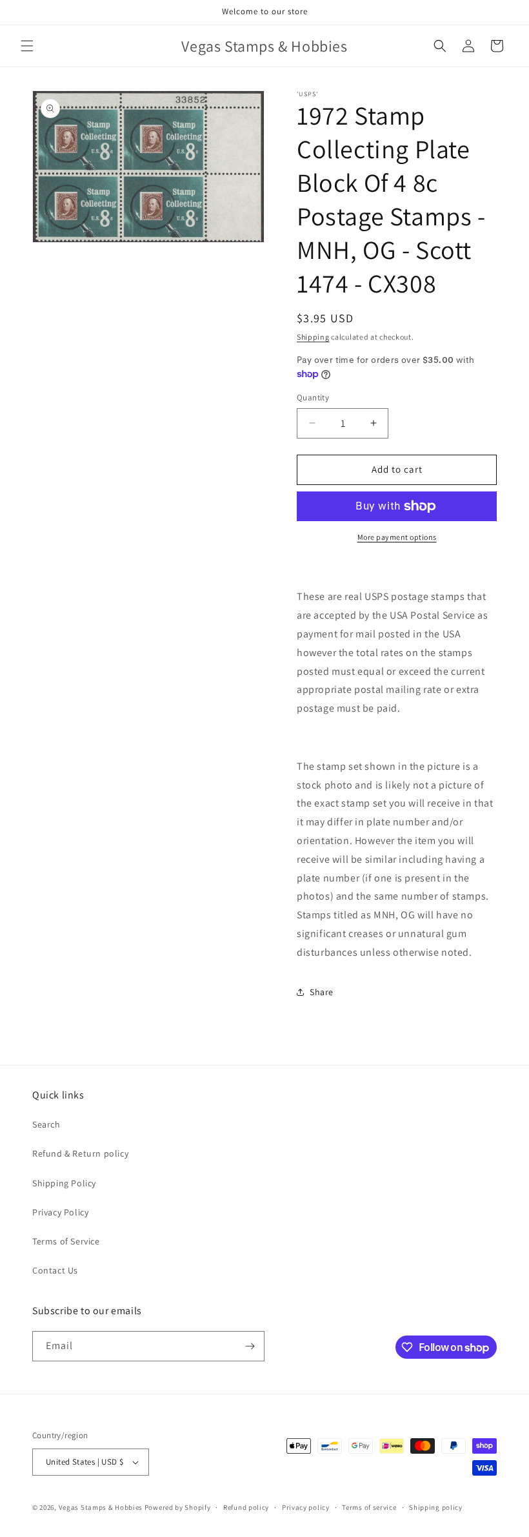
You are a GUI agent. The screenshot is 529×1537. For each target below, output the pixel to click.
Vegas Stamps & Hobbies (101, 1507)
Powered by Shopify (178, 1507)
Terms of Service (66, 1241)
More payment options (397, 537)
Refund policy (246, 1507)
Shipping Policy (64, 1183)
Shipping (313, 337)
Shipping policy (436, 1507)
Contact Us (55, 1270)
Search (46, 1124)
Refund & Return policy (80, 1153)
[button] (27, 46)
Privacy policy (306, 1507)
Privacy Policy (60, 1212)
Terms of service (369, 1507)
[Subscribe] (249, 1346)
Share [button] (322, 992)
